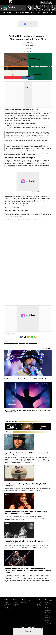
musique (9, 343)
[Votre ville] (41, 2)
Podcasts (45, 12)
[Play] (2, 8)
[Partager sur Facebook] (21, 337)
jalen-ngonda (28, 343)
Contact (6, 601)
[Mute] (21, 8)
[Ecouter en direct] (44, 2)
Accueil (3, 12)
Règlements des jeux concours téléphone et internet (48, 620)
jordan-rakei (34, 343)
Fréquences (20, 12)
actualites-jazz (15, 343)
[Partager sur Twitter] (24, 337)
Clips (14, 601)
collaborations (22, 343)
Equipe (6, 602)
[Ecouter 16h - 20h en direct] (28, 426)
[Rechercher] (47, 2)
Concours (31, 601)
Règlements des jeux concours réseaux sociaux (48, 606)
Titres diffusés (30, 12)
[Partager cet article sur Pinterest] (28, 337)
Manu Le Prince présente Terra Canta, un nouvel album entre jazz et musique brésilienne (25, 512)
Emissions (7, 604)
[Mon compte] (50, 2)
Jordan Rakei (6, 333)
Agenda (52, 12)
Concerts (15, 602)
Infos (38, 12)
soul (5, 343)
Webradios (10, 12)
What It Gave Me (12, 333)
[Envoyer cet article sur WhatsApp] (31, 337)
